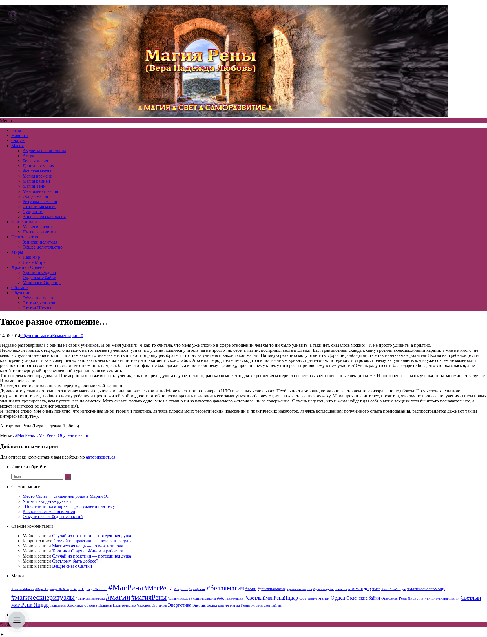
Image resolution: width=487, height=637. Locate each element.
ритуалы (257, 605)
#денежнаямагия (271, 589)
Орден (338, 598)
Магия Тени (34, 186)
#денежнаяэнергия (299, 589)
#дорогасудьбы (323, 589)
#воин (250, 589)
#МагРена (24, 435)
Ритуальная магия (40, 201)
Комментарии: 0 (67, 335)
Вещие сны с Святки (72, 566)
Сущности (33, 211)
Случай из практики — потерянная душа (91, 535)
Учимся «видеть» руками (47, 501)
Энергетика (179, 605)
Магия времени (37, 176)
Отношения (389, 598)
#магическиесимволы (90, 598)
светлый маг (273, 605)
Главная (18, 130)
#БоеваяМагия (22, 589)
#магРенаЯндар (393, 589)
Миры (17, 252)
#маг (376, 589)
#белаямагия (225, 588)
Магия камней (36, 181)
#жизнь (341, 589)
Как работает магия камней (49, 511)
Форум (18, 140)
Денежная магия (38, 165)
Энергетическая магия (44, 216)
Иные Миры (35, 262)
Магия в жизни (37, 226)
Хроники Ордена (28, 267)
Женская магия (37, 171)
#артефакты (197, 589)
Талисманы (58, 605)
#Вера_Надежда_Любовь (52, 589)
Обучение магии (38, 297)
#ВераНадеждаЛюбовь (88, 589)
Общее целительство (43, 247)
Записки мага (24, 221)
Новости (19, 135)
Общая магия (35, 196)
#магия (118, 596)
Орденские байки (39, 277)
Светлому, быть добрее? (75, 561)
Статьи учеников (39, 302)
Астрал (29, 155)
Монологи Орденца (42, 282)
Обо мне (19, 287)
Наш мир (31, 257)
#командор (359, 588)
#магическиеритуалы (43, 597)
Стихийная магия (39, 206)
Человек (144, 605)
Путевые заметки (39, 231)
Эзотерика (159, 605)
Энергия (199, 605)
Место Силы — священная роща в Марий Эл (66, 496)
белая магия (218, 605)
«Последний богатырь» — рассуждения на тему (69, 506)
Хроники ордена (82, 605)
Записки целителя (40, 242)
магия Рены (240, 605)
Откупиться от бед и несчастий (53, 516)
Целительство (24, 237)
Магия (17, 145)
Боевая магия (35, 160)
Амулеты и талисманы (44, 150)
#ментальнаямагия (203, 598)
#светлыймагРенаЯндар (271, 598)
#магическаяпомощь (426, 588)
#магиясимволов (179, 598)
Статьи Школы (37, 308)
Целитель (105, 605)
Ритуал (424, 598)
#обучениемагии (230, 598)
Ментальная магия (40, 191)
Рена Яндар (408, 598)
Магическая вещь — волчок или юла (87, 545)
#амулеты (181, 589)
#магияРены (149, 597)
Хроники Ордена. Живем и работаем (87, 550)
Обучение (20, 292)
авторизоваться (100, 457)
